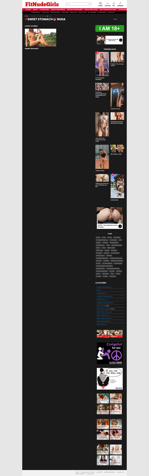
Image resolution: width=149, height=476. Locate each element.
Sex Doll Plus (90, 474)
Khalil (107, 250)
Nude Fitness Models (113, 268)
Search (89, 4)
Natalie (107, 261)
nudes (112, 271)
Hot (114, 5)
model (107, 253)
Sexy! (118, 274)
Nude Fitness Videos (104, 312)
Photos (120, 271)
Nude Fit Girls (101, 268)
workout (113, 276)
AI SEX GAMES (65, 12)
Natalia (99, 261)
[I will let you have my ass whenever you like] (102, 178)
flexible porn (100, 245)
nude (98, 263)
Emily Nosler (114, 200)
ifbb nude (100, 250)
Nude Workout (101, 324)
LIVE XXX (28, 9)
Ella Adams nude (116, 154)
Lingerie (99, 253)
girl (109, 245)
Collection (114, 240)
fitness (106, 242)
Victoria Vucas (115, 109)
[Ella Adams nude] (117, 148)
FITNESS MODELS (35, 12)
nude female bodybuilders (104, 266)
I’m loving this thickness (99, 78)
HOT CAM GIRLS (92, 12)
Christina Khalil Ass (102, 240)
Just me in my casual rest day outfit (100, 139)
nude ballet (118, 263)
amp (98, 237)
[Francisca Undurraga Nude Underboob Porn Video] (102, 86)
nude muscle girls (102, 271)
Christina (117, 237)
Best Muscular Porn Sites (88, 472)
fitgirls (99, 242)
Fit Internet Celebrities (104, 296)
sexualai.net (120, 472)
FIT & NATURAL (45, 12)
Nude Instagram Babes (105, 318)
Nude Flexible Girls (103, 315)
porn (98, 274)
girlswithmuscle (117, 245)
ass (105, 237)
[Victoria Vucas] (117, 95)
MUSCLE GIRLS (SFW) (91, 9)
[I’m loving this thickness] (102, 64)
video (106, 276)
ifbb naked (112, 248)
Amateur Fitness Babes (104, 287)
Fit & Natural (101, 293)
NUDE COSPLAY (82, 12)
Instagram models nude (105, 303)
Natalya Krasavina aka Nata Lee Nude (117, 122)
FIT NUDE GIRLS (44, 9)
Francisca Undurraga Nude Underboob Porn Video (100, 94)
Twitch (99, 276)
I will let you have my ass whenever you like (102, 185)
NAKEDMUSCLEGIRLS (109, 472)
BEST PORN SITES (80, 474)
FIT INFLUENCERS (123, 9)
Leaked (115, 250)
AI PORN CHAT (111, 12)
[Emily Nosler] (117, 186)
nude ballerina (108, 263)
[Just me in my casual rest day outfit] (102, 124)
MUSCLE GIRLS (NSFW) (58, 9)
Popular (107, 5)
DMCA (77, 472)
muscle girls (115, 253)
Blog (99, 290)
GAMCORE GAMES (55, 12)
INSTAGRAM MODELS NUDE (108, 9)
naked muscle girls (116, 258)
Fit (120, 240)
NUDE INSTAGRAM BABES (75, 9)
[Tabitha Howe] (102, 157)
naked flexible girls (102, 258)
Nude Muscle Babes (104, 321)
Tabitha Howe (99, 171)
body (110, 237)
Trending (120, 5)
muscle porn (101, 255)
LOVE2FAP (99, 472)
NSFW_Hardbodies (117, 261)
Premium (106, 274)
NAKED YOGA (73, 12)
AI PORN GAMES (102, 12)
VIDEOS (35, 9)
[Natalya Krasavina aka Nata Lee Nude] (117, 116)
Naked (110, 255)
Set (113, 274)
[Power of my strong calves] (117, 57)
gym (98, 248)
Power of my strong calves (117, 64)
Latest (100, 5)
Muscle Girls (100, 306)
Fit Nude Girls (114, 242)
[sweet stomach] (40, 37)
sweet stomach (31, 48)
